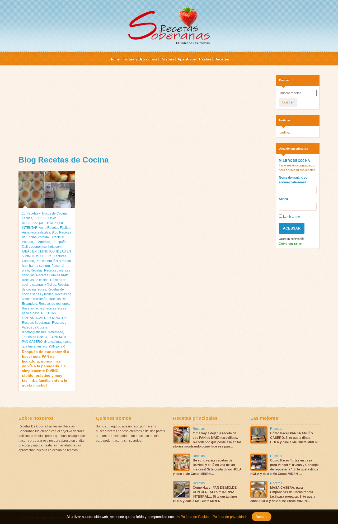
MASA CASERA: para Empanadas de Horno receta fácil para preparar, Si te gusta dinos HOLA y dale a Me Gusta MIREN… (282, 494)
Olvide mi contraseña (291, 238)
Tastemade (55, 332)
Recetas (221, 59)
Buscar (288, 102)
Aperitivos (186, 59)
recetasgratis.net (34, 332)
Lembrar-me (291, 216)
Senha (283, 199)
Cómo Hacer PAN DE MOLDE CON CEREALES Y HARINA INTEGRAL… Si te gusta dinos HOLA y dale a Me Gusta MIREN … (205, 494)
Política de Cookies (195, 517)
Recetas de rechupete (55, 304)
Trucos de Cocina (34, 337)
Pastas (205, 59)
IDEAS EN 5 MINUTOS (38, 251)
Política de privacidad (229, 517)
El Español (59, 242)
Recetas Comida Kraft (52, 275)
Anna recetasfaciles (36, 232)
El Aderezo (42, 242)
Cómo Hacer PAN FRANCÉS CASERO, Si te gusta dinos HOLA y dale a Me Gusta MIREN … (284, 439)
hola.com (55, 247)
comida (43, 237)
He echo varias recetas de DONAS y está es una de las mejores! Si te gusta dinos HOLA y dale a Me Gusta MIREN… (207, 467)
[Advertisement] (143, 112)
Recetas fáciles (33, 308)
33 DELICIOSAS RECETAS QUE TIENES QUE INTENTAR (43, 223)
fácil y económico (34, 247)
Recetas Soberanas (36, 323)
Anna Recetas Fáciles (54, 228)
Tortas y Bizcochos (140, 59)
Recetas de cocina (35, 280)
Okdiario (28, 261)
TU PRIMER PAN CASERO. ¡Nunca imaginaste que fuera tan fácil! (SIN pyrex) (46, 341)
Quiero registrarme (290, 243)
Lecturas (60, 256)
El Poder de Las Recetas (193, 43)
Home (114, 59)
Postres (167, 59)
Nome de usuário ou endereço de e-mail (293, 180)
